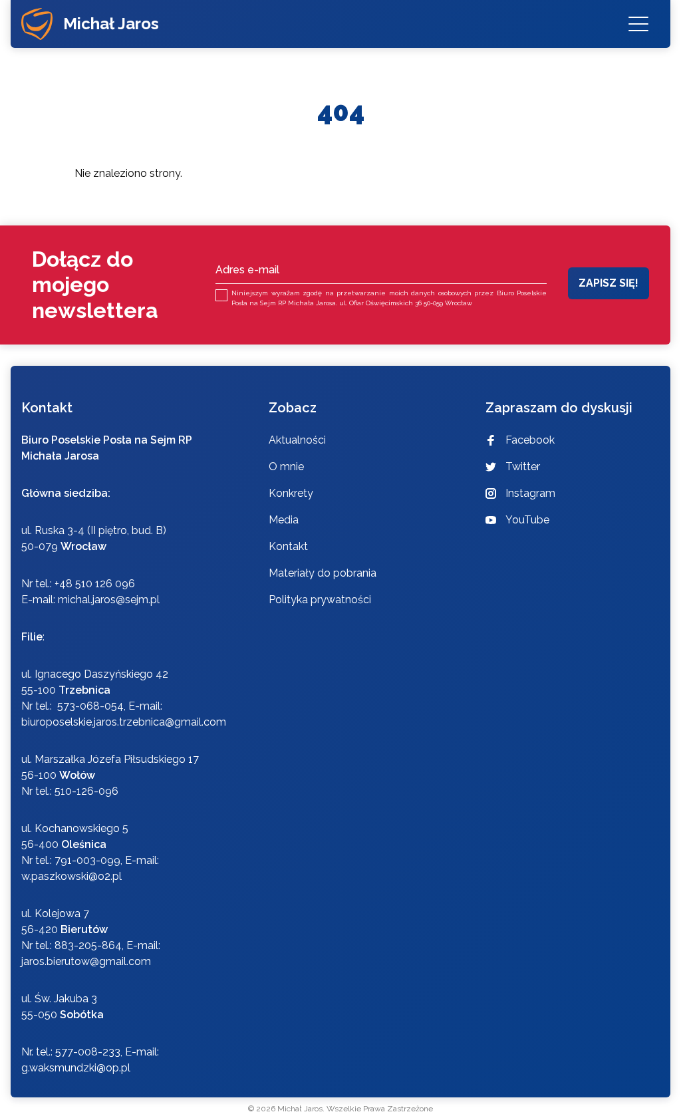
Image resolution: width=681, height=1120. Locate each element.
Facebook (530, 440)
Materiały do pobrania (322, 573)
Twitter (522, 466)
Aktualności (297, 440)
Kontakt (288, 546)
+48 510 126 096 (95, 583)
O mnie (286, 466)
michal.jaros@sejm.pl (109, 599)
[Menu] (638, 24)
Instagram (530, 493)
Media (284, 519)
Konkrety (291, 493)
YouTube (527, 519)
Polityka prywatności (320, 599)
